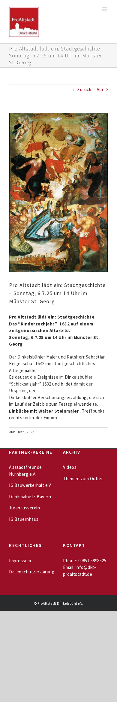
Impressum (20, 560)
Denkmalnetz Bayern (30, 496)
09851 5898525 (92, 560)
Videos (69, 467)
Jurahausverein (24, 508)
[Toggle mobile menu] (105, 9)
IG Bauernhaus (24, 519)
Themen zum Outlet (83, 478)
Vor (100, 89)
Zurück (84, 89)
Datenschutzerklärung (31, 572)
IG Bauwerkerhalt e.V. (30, 485)
